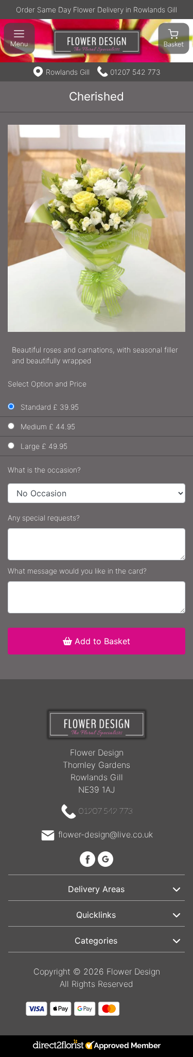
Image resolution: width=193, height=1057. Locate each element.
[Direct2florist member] (96, 1046)
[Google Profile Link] (105, 858)
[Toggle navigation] (19, 38)
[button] (96, 887)
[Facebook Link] (89, 858)
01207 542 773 (135, 72)
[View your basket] (173, 37)
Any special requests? (44, 517)
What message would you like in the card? (77, 570)
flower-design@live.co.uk (105, 834)
